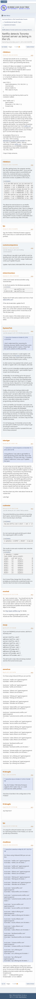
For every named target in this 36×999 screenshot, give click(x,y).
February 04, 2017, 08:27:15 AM (10, 508)
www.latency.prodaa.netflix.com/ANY (14, 141)
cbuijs (5, 625)
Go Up (3, 984)
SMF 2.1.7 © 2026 (14, 997)
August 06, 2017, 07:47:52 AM (10, 807)
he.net (17, 356)
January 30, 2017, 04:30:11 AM (10, 443)
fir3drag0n (7, 772)
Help (10, 995)
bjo (4, 226)
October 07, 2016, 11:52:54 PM (10, 164)
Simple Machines (22, 997)
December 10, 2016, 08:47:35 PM (11, 248)
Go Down (4, 47)
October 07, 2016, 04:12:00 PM (10, 55)
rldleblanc (6, 52)
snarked (6, 591)
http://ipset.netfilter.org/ (12, 611)
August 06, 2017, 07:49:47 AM (10, 826)
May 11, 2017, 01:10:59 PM (9, 774)
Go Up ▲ (24, 995)
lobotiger (6, 440)
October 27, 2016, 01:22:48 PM (10, 229)
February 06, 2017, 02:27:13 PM (10, 594)
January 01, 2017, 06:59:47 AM (10, 331)
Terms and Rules (17, 995)
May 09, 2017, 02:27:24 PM (9, 672)
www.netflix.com (8, 300)
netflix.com (27, 126)
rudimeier (6, 505)
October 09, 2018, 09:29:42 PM (10, 845)
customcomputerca (10, 245)
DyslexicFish (7, 328)
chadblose (7, 842)
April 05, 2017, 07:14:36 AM (9, 628)
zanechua (6, 669)
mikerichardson (9, 273)
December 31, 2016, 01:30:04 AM (11, 276)
